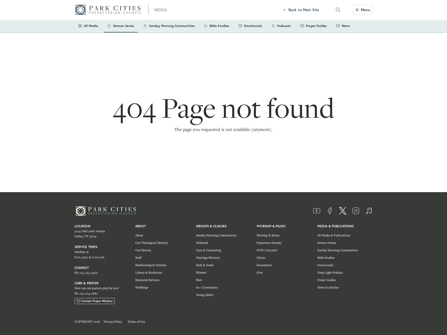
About (139, 235)
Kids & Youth (204, 265)
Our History (143, 250)
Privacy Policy (113, 321)
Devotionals (325, 265)
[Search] (338, 9)
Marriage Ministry (208, 257)
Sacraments (264, 265)
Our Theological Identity (151, 243)
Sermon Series (326, 243)
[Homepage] (109, 10)
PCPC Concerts (267, 250)
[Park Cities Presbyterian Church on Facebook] (329, 210)
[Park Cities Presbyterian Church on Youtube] (316, 210)
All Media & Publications (333, 235)
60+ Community (207, 287)
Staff (138, 257)
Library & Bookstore (148, 272)
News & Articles (328, 287)
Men (199, 280)
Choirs (261, 257)
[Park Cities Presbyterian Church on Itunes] (368, 210)
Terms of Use (136, 321)
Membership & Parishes (151, 265)
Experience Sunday (269, 243)
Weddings (141, 287)
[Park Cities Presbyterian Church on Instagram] (355, 210)
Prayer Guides (326, 280)
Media (160, 9)
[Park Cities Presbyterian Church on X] (342, 210)
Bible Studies (326, 257)
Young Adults (204, 295)
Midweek (202, 243)
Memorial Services (147, 280)
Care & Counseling (208, 250)
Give (260, 272)
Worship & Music (268, 235)
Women (201, 272)
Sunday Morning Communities (216, 235)
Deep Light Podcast (330, 272)
